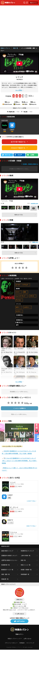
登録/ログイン (33, 2)
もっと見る (19, 90)
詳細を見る (19, 599)
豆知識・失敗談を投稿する (30, 164)
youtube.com (34, 203)
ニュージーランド (20, 296)
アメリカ (18, 300)
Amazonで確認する (18, 148)
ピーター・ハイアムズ (22, 284)
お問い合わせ (20, 613)
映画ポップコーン (5, 48)
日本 (24, 292)
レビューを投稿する (20, 408)
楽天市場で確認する (18, 142)
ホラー (18, 307)
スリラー (18, 311)
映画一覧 (15, 48)
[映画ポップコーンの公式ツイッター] (19, 621)
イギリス (31, 296)
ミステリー (26, 307)
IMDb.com (35, 242)
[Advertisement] (19, 25)
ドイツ (18, 292)
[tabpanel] (19, 432)
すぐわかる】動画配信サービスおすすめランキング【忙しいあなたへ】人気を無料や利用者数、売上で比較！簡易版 (19, 460)
